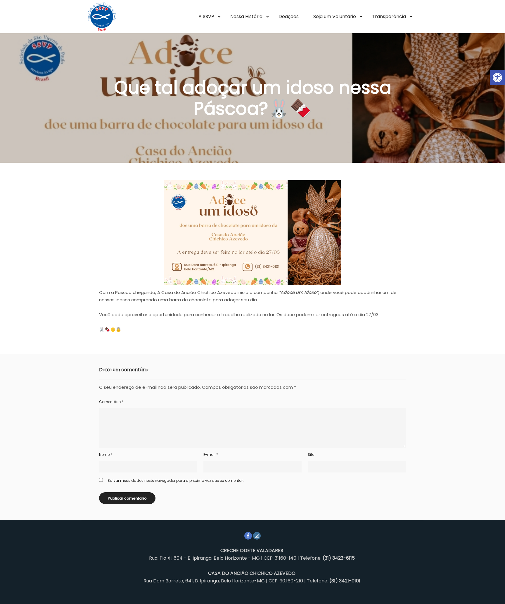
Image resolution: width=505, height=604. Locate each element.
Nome (105, 454)
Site (311, 454)
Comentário (111, 401)
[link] (497, 77)
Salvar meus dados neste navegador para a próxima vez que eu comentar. (176, 480)
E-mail (210, 454)
